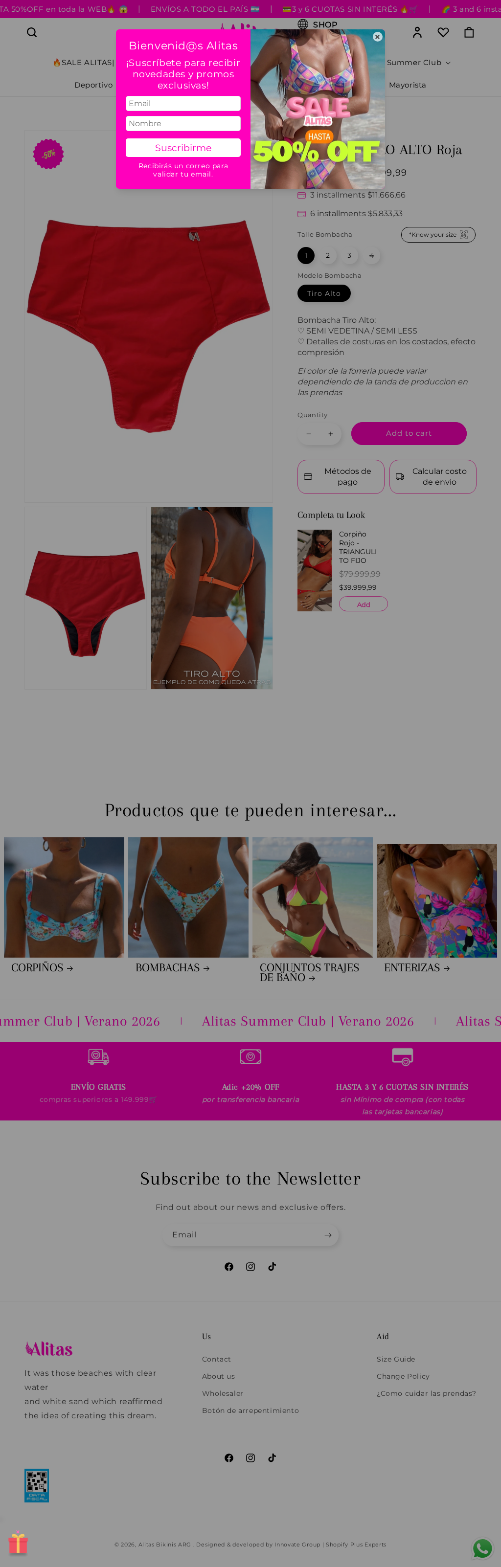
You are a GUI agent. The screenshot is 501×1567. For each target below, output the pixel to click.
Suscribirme (183, 148)
